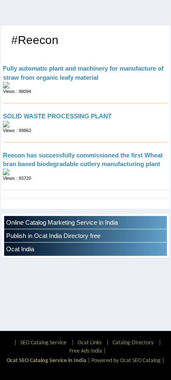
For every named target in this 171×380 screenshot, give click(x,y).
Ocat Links (89, 343)
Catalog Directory (133, 343)
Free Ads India (85, 351)
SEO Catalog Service (43, 343)
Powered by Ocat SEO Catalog (126, 361)
